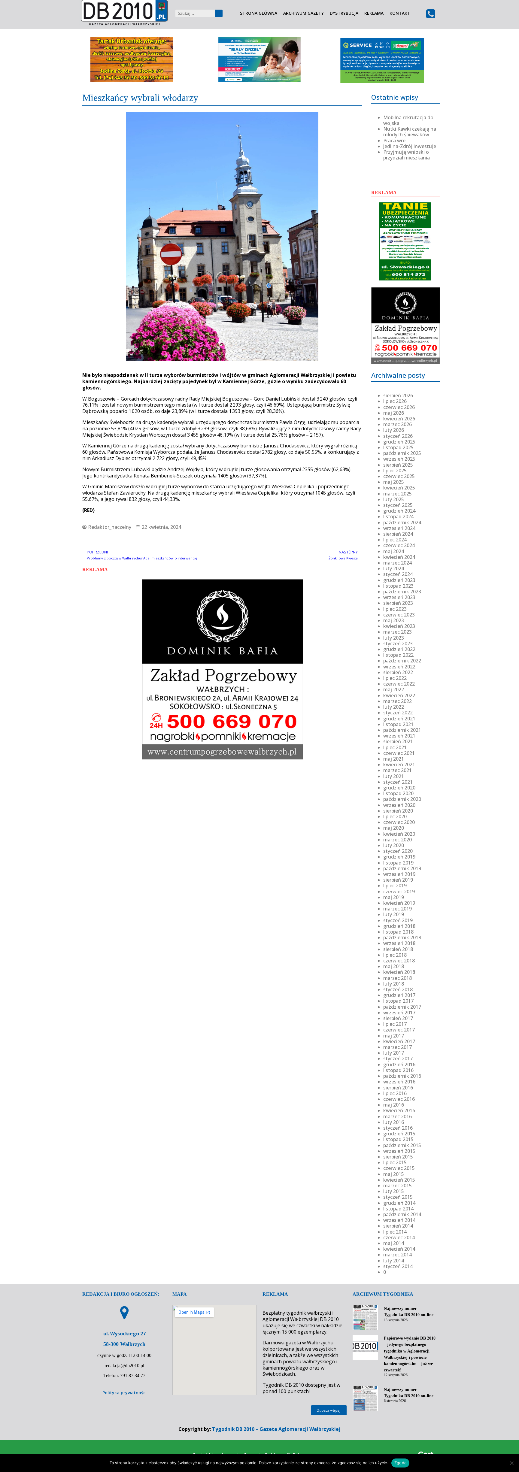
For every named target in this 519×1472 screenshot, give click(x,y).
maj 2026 (393, 413)
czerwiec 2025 (399, 476)
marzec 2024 (397, 562)
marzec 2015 (397, 1185)
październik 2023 (402, 591)
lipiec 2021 (395, 747)
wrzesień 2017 (399, 1012)
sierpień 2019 (398, 880)
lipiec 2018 (395, 955)
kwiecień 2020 (399, 834)
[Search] (219, 13)
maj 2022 (393, 689)
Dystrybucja (344, 13)
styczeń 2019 (398, 920)
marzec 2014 (397, 1254)
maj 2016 (393, 1104)
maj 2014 (393, 1243)
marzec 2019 (397, 908)
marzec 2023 (397, 631)
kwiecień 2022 (399, 695)
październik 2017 (402, 1007)
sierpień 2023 (398, 603)
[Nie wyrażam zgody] (511, 1463)
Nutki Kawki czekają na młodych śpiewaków (409, 132)
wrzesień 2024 (399, 528)
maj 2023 (393, 620)
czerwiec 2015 (399, 1168)
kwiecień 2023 (399, 626)
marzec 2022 (397, 701)
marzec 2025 (397, 493)
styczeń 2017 (398, 1058)
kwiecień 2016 (399, 1110)
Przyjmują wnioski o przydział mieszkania (406, 155)
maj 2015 (393, 1174)
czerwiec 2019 (399, 891)
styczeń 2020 (398, 851)
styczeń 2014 (398, 1266)
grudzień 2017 (399, 995)
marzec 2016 (397, 1116)
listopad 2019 (398, 862)
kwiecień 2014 (399, 1249)
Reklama (374, 13)
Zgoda (400, 1462)
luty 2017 (393, 1052)
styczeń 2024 (398, 574)
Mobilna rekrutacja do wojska (408, 120)
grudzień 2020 (399, 787)
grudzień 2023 (399, 580)
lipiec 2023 (395, 609)
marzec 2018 (397, 978)
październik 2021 (402, 730)
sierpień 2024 (398, 534)
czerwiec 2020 (399, 822)
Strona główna (258, 13)
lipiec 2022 (395, 678)
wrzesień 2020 (399, 805)
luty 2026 (393, 430)
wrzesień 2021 (399, 735)
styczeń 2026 (398, 436)
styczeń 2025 (398, 505)
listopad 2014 (398, 1208)
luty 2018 (393, 983)
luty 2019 (393, 914)
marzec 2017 (397, 1047)
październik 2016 (402, 1076)
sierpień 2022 (398, 672)
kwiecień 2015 (399, 1180)
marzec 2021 (397, 770)
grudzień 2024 (399, 510)
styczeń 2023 (398, 643)
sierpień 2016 (398, 1087)
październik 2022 (402, 660)
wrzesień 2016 (399, 1081)
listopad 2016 (398, 1070)
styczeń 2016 (398, 1128)
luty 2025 (393, 499)
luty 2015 (393, 1191)
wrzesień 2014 (399, 1220)
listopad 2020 (398, 793)
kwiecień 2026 (399, 418)
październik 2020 (402, 799)
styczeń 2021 (398, 782)
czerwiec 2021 (399, 753)
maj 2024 (393, 551)
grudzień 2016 (399, 1064)
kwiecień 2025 (399, 487)
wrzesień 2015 (399, 1151)
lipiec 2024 (395, 539)
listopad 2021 (398, 724)
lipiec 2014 (395, 1231)
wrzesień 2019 (399, 874)
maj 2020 (393, 828)
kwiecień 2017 (399, 1041)
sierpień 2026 (398, 395)
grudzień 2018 (399, 926)
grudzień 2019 (399, 856)
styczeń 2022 (398, 712)
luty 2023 (393, 638)
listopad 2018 (398, 931)
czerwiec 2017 (399, 1029)
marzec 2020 (397, 839)
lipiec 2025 (395, 470)
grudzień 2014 (399, 1203)
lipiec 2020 (395, 816)
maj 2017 (393, 1035)
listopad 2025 (398, 447)
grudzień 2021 (399, 718)
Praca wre (394, 140)
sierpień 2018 (398, 949)
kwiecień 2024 (399, 557)
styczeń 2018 (398, 989)
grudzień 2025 (399, 441)
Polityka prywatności (124, 1392)
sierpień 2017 (398, 1018)
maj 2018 (393, 966)
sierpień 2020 (398, 810)
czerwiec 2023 (399, 614)
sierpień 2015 (398, 1156)
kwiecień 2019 (399, 903)
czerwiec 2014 (399, 1237)
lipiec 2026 (395, 401)
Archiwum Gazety (303, 13)
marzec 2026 (397, 424)
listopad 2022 (398, 655)
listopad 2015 (398, 1139)
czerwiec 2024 (399, 545)
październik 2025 (402, 453)
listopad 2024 (398, 516)
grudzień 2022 (399, 649)
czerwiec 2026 (399, 407)
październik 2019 (402, 868)
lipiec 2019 (395, 885)
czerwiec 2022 (399, 683)
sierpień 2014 (398, 1225)
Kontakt (400, 13)
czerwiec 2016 (399, 1099)
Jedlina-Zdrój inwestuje (409, 146)
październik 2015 (402, 1145)
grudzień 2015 (399, 1133)
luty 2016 (393, 1122)
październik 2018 (402, 937)
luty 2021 (393, 776)
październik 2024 (402, 522)
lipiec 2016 (395, 1093)
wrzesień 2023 (399, 597)
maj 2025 (393, 482)
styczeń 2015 (398, 1197)
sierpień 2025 (398, 465)
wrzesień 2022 (399, 666)
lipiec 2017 (395, 1024)
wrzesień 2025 (399, 459)
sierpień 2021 (398, 741)
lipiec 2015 (395, 1162)
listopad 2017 (398, 1001)
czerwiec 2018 (399, 960)
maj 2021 (393, 759)
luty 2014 (393, 1260)
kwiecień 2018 (399, 972)
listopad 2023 (398, 586)
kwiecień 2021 (399, 764)
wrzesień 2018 (399, 943)
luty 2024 (393, 568)
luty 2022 (393, 707)
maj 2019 (393, 897)
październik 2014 (402, 1214)
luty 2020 (393, 845)
